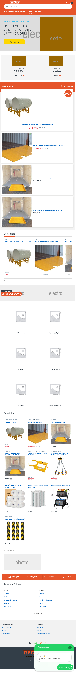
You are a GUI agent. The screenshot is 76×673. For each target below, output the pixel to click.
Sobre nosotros (6, 627)
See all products (9, 550)
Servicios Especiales (43, 633)
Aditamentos (8, 239)
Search (69, 6)
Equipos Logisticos (7, 11)
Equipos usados (30, 12)
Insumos (7, 484)
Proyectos (38, 11)
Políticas (4, 630)
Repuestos (12, 484)
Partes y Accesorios (15, 11)
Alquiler (22, 11)
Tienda (39, 630)
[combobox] (35, 6)
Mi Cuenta (40, 627)
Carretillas (37, 451)
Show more (7, 281)
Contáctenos (5, 633)
